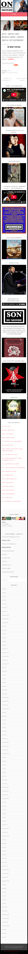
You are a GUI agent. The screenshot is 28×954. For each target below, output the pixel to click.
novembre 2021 (5, 791)
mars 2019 (4, 903)
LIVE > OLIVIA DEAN (6, 426)
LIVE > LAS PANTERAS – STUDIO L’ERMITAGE (11, 501)
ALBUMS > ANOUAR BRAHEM (8, 494)
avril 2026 (4, 600)
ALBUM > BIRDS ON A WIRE (8, 486)
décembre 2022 (5, 742)
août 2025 (4, 626)
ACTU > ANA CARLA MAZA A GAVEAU (9, 454)
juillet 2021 (4, 806)
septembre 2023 (5, 708)
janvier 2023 (4, 738)
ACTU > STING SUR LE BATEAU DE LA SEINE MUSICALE (13, 467)
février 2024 (4, 690)
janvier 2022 (4, 783)
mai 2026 (4, 596)
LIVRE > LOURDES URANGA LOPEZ (9, 479)
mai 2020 (4, 851)
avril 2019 (4, 899)
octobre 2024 (5, 660)
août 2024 (4, 667)
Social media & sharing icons (11, 951)
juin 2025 (4, 634)
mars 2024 (4, 686)
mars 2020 (4, 858)
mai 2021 (4, 813)
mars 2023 (4, 731)
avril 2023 (4, 727)
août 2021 (4, 802)
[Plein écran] (24, 100)
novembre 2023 (5, 701)
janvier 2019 (4, 911)
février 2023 (4, 735)
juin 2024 (4, 675)
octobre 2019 (5, 877)
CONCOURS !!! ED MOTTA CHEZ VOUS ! (6, 79)
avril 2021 (4, 817)
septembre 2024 (5, 664)
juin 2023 (4, 720)
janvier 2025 (4, 649)
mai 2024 (4, 678)
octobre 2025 (5, 622)
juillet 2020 (4, 843)
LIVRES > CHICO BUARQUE (7, 434)
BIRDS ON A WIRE (14, 156)
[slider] (23, 304)
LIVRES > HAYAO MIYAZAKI (7, 482)
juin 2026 (4, 592)
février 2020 (4, 862)
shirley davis (14, 72)
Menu (15, 14)
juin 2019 (4, 892)
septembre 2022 (5, 753)
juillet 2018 (4, 933)
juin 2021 (4, 809)
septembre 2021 (5, 798)
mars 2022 (4, 776)
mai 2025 (4, 637)
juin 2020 (4, 847)
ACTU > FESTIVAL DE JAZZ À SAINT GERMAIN (11, 441)
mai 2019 (4, 896)
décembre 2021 (5, 787)
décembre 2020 (5, 828)
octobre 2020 (5, 832)
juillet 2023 (4, 716)
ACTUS (8, 70)
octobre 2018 (5, 922)
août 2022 (4, 757)
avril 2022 (4, 772)
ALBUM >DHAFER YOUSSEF (8, 490)
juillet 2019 (4, 888)
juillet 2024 (4, 671)
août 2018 (4, 929)
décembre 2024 (5, 652)
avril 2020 (4, 854)
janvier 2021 (4, 824)
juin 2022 (4, 765)
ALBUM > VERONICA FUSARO (8, 437)
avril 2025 (4, 641)
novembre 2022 (5, 746)
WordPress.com (18, 947)
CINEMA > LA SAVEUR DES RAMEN (21, 79)
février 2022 (4, 780)
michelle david (8, 72)
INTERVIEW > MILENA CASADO (8, 430)
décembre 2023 (5, 697)
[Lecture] (4, 100)
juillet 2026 (4, 589)
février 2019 (4, 907)
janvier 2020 (4, 866)
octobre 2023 (5, 705)
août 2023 (4, 712)
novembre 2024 (5, 656)
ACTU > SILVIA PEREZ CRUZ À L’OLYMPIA (10, 464)
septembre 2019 (5, 881)
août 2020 (4, 839)
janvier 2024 (4, 693)
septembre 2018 (5, 926)
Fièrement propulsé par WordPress (14, 946)
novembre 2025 (5, 619)
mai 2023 (4, 723)
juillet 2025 (4, 630)
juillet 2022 (4, 761)
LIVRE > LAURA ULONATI (7, 497)
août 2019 (4, 884)
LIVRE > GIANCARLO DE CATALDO (9, 471)
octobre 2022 (5, 750)
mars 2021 (4, 821)
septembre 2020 (5, 836)
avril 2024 (4, 682)
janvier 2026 (4, 611)
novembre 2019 (5, 873)
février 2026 (4, 607)
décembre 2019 (5, 869)
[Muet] (21, 100)
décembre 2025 (5, 615)
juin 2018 (4, 937)
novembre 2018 (5, 918)
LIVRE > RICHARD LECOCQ (7, 445)
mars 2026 (4, 604)
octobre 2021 (5, 794)
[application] (14, 94)
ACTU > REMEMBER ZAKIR (7, 475)
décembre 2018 (5, 914)
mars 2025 (4, 645)
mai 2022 (4, 768)
